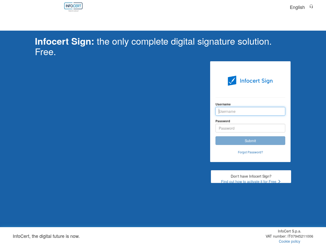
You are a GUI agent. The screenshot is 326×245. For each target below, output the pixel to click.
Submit (250, 140)
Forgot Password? (250, 152)
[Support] (311, 6)
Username (223, 104)
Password (222, 120)
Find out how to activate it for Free (249, 181)
